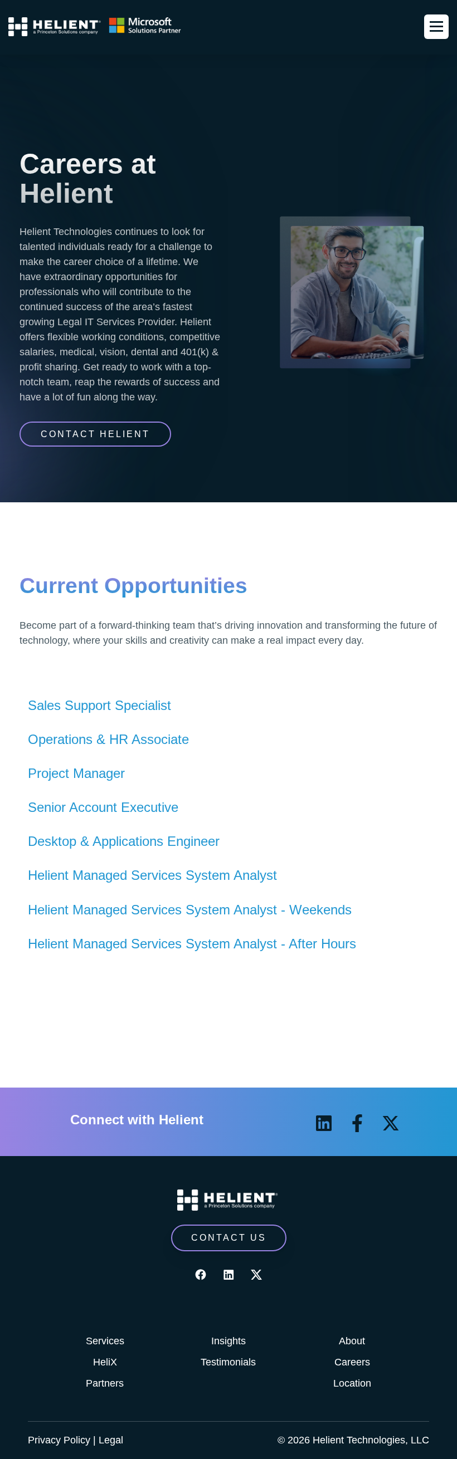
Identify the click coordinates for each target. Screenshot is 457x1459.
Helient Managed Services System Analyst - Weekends (190, 909)
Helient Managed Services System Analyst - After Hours (192, 943)
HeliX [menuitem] (105, 1362)
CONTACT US (228, 1237)
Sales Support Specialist (99, 705)
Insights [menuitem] (228, 1341)
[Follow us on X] (390, 1123)
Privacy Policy (59, 1440)
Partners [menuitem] (105, 1383)
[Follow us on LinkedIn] (323, 1123)
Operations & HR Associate (108, 739)
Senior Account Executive (103, 807)
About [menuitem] (352, 1341)
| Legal (108, 1440)
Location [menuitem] (352, 1383)
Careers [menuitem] (352, 1362)
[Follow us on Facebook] (357, 1123)
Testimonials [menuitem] (228, 1362)
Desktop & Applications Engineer (124, 841)
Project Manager (76, 773)
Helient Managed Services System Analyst (152, 875)
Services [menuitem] (105, 1341)
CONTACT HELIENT (95, 434)
